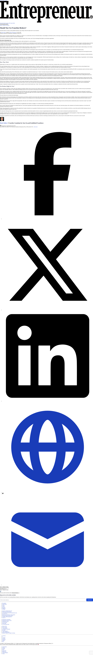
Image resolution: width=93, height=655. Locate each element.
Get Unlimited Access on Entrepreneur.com (9, 612)
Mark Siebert (3, 32)
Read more (36, 126)
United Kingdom (5, 652)
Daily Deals (4, 623)
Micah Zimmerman (13, 32)
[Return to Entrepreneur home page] (46, 22)
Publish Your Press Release (6, 611)
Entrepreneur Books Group (6, 620)
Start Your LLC (4, 613)
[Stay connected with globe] (47, 447)
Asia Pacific (4, 650)
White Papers (4, 604)
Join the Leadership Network (7, 610)
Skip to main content (3, 0)
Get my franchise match (4, 24)
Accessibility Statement (6, 629)
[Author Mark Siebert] (2, 120)
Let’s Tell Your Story (5, 624)
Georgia (3, 648)
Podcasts (3, 607)
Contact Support (5, 631)
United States (4, 646)
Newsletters (4, 603)
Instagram (3, 639)
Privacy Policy (4, 627)
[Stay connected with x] (47, 264)
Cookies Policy (4, 628)
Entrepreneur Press (5, 621)
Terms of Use (4, 626)
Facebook (3, 635)
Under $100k (12, 23)
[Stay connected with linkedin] (47, 356)
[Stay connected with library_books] (47, 493)
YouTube (3, 638)
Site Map (3, 630)
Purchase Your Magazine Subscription (8, 614)
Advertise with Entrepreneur (7, 616)
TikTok (3, 640)
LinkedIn (3, 637)
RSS (3, 641)
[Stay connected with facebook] (47, 173)
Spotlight (3, 609)
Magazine (3, 608)
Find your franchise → (15, 592)
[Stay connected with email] (47, 539)
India (3, 649)
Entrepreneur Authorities (6, 619)
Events (3, 605)
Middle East (4, 651)
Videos (3, 606)
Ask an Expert (4, 622)
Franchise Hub (2, 23)
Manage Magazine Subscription (7, 615)
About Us (3, 617)
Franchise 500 (7, 23)
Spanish (3, 647)
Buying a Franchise (6, 25)
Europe (3, 653)
